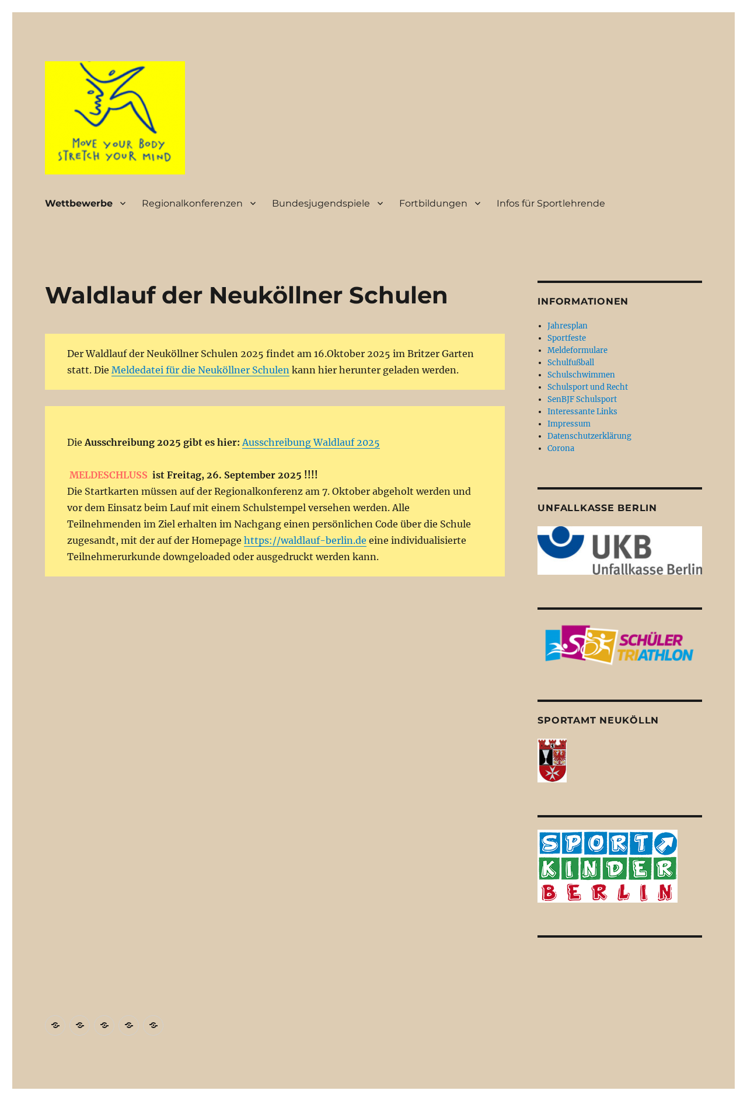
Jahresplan (567, 326)
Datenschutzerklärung (589, 436)
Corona (560, 448)
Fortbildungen (433, 203)
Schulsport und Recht (587, 387)
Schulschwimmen (581, 375)
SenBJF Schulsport (582, 399)
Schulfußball (570, 363)
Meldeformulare (577, 350)
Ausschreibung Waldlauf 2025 (311, 442)
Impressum (569, 424)
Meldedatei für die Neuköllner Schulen (200, 370)
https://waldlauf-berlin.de (305, 540)
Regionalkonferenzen (192, 203)
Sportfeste (566, 338)
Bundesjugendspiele (321, 203)
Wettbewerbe (79, 203)
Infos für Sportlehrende (551, 203)
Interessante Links (582, 412)
